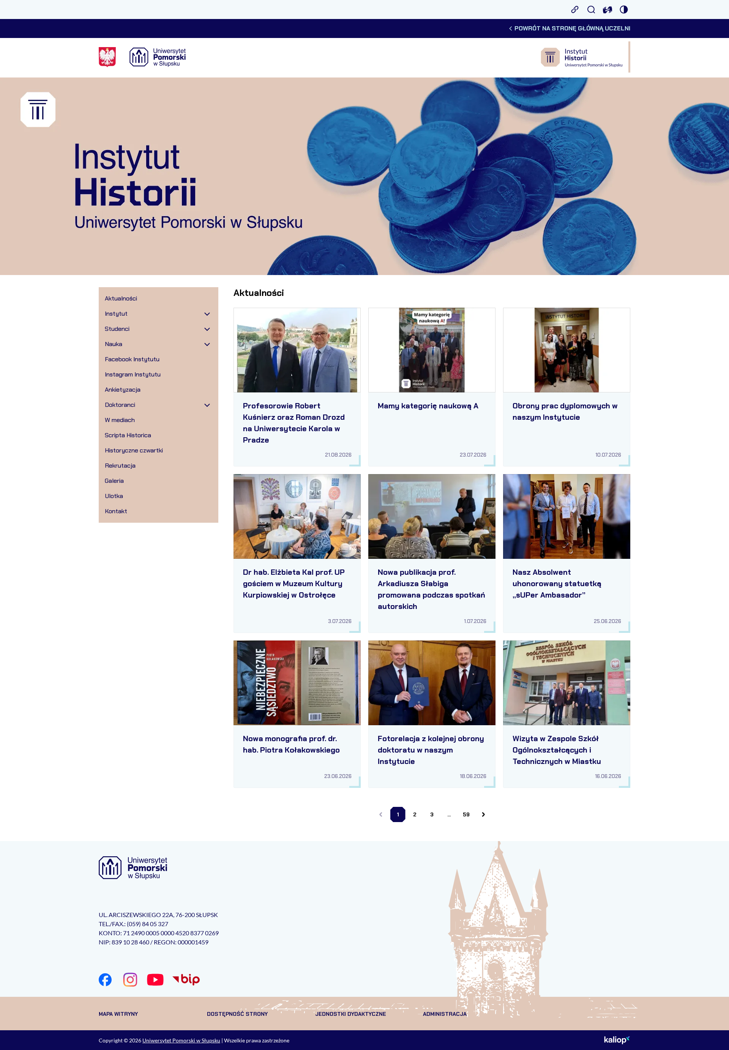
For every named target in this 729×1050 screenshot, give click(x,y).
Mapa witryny (118, 1013)
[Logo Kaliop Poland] (617, 1040)
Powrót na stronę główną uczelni (572, 28)
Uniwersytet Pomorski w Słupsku (181, 1040)
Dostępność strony (237, 1013)
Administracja (445, 1013)
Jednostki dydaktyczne (350, 1013)
